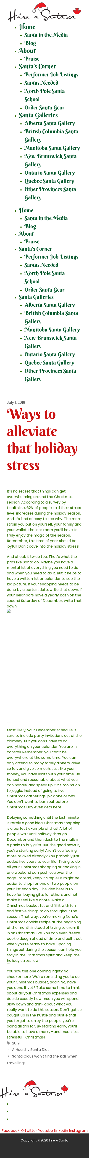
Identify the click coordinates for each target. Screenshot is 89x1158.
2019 (16, 1043)
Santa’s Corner (37, 66)
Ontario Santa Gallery (49, 172)
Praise (31, 58)
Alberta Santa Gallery (49, 123)
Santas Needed (41, 82)
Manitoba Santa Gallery (52, 147)
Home (27, 27)
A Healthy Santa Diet (30, 1049)
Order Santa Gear (44, 107)
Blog (30, 42)
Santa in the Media (46, 34)
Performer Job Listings (51, 74)
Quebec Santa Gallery (49, 180)
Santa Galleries (38, 115)
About (27, 50)
